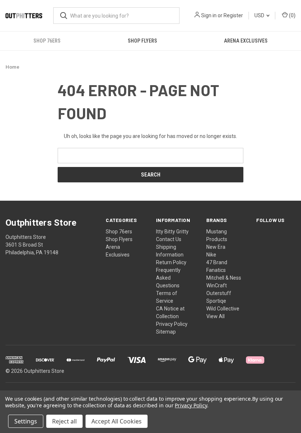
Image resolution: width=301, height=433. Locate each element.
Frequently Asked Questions (168, 277)
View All (215, 316)
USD (259, 15)
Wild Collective (222, 309)
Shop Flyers (142, 41)
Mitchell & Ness (223, 278)
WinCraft (216, 285)
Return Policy (171, 262)
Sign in (209, 15)
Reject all (64, 421)
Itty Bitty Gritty (172, 231)
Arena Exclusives (246, 41)
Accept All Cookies (116, 421)
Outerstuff (218, 293)
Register (233, 15)
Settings (25, 421)
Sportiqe (216, 301)
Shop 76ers (47, 41)
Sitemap (166, 332)
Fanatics (216, 270)
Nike (211, 255)
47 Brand (216, 262)
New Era (215, 247)
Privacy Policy (172, 324)
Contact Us (168, 239)
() (291, 15)
